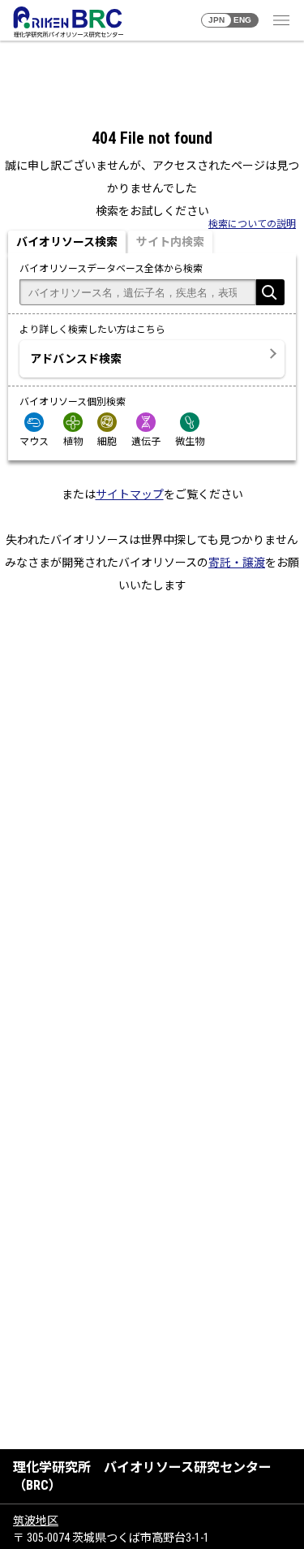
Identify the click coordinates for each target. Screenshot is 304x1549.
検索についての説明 (252, 224)
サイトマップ (130, 494)
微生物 (189, 441)
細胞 (107, 441)
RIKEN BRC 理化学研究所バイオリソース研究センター (67, 21)
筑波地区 (35, 1520)
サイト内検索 (170, 241)
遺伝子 (146, 441)
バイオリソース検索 (67, 241)
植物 (73, 441)
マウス (34, 441)
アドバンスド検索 (76, 358)
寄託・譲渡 (236, 562)
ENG (242, 19)
